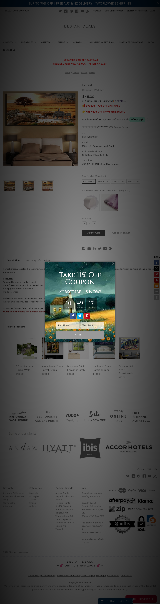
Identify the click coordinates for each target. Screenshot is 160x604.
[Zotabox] (113, 339)
